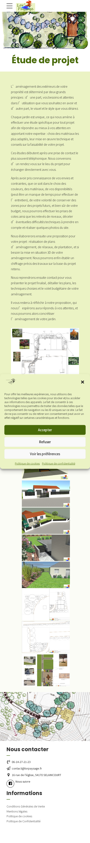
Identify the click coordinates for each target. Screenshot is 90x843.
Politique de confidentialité (58, 463)
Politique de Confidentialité (23, 821)
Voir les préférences (45, 453)
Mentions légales (17, 811)
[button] (83, 382)
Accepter (45, 429)
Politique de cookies (27, 463)
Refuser (45, 441)
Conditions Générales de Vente (26, 806)
